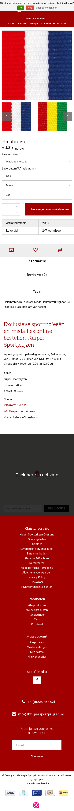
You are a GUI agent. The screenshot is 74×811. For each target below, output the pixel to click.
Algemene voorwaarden (36, 572)
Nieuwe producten (37, 609)
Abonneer (37, 756)
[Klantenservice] (12, 250)
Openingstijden (37, 539)
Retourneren (37, 563)
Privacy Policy (37, 577)
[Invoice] (23, 793)
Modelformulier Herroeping (37, 567)
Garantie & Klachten (37, 558)
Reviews (37, 274)
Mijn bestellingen (37, 647)
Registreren (37, 642)
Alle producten (37, 605)
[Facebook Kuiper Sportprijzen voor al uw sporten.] (37, 680)
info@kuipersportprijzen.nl (19, 411)
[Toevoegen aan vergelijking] (61, 250)
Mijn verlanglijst (37, 656)
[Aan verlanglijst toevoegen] (36, 250)
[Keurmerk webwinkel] (36, 805)
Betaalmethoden (37, 553)
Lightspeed (38, 779)
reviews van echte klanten (37, 586)
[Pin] (37, 793)
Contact (37, 544)
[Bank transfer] (10, 793)
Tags (37, 291)
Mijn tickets (37, 651)
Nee (30, 7)
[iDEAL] (63, 793)
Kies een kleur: (11, 154)
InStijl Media (42, 783)
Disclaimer (37, 582)
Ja (20, 7)
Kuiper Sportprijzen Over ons (37, 534)
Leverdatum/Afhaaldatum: (19, 168)
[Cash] (50, 793)
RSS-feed (37, 624)
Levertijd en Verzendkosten (36, 548)
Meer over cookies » (47, 7)
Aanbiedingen (37, 614)
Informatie (37, 261)
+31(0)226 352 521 (15, 405)
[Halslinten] (37, 65)
